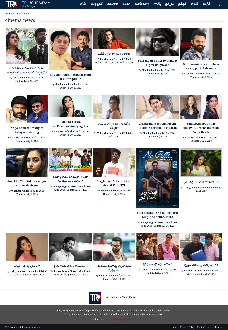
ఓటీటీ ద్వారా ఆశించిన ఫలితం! (114, 54)
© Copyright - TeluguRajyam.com (22, 327)
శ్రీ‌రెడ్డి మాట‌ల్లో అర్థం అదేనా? (157, 265)
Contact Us (203, 327)
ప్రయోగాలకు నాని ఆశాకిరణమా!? (70, 266)
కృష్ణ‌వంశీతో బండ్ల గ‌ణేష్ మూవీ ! (201, 266)
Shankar (59, 84)
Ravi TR (103, 275)
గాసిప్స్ (157, 4)
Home (8, 14)
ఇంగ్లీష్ (206, 4)
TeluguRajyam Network (110, 59)
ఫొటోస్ (194, 4)
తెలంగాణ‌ (112, 4)
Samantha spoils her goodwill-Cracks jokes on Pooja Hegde (201, 128)
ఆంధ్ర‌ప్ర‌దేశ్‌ (96, 4)
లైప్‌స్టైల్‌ (182, 4)
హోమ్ (83, 4)
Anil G (16, 78)
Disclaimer (216, 327)
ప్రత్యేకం (169, 4)
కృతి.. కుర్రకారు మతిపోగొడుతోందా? (201, 182)
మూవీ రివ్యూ (142, 4)
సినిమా (126, 4)
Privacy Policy (187, 327)
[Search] (218, 4)
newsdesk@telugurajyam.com (120, 319)
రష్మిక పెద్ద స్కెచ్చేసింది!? (27, 266)
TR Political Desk (193, 270)
